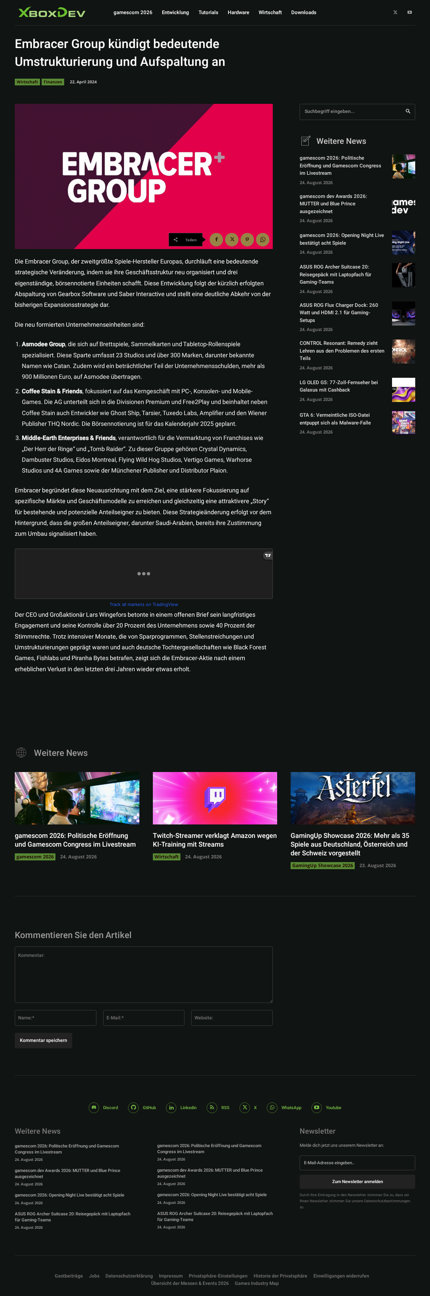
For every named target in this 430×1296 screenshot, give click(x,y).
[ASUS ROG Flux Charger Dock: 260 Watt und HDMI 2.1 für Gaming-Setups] (403, 313)
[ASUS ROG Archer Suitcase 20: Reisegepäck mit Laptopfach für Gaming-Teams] (403, 275)
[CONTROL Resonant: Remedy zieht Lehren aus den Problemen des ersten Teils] (403, 351)
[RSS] (212, 1107)
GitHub (149, 1107)
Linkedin (188, 1107)
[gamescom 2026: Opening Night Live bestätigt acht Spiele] (403, 243)
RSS (225, 1107)
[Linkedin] (171, 1107)
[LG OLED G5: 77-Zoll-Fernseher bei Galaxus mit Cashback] (403, 390)
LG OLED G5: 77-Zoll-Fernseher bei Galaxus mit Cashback (339, 386)
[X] (395, 12)
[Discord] (94, 1107)
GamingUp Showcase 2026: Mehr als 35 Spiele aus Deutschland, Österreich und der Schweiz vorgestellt (350, 844)
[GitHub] (133, 1107)
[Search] (408, 112)
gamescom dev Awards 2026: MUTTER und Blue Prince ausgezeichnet (333, 204)
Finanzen (53, 82)
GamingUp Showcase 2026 (322, 865)
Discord (110, 1107)
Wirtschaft (27, 82)
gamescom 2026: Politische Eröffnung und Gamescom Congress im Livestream (340, 165)
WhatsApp (291, 1107)
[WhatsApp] (262, 239)
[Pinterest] (247, 239)
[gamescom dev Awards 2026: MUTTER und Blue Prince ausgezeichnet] (403, 205)
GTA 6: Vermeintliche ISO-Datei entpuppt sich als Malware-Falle (335, 419)
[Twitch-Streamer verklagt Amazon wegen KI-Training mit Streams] (215, 798)
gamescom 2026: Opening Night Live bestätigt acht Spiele (342, 239)
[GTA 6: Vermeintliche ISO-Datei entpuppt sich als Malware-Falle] (403, 422)
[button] (218, 1276)
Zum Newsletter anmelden (357, 1181)
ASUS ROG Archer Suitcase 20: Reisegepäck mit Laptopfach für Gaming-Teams (335, 274)
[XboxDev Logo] (52, 11)
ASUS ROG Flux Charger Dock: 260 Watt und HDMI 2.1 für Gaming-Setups (339, 312)
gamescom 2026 (35, 856)
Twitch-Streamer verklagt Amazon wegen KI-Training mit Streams (215, 840)
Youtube (333, 1107)
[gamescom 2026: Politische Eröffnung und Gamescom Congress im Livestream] (403, 166)
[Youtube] (409, 12)
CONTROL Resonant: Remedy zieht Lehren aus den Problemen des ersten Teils (342, 350)
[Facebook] (216, 239)
